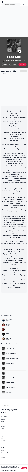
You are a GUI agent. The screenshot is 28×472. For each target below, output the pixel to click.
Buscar (2, 428)
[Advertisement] (14, 22)
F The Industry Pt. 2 (11, 353)
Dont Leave (9, 392)
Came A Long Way (10, 377)
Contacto (3, 457)
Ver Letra (23, 64)
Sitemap (3, 419)
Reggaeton (3, 440)
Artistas (2, 421)
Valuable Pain (9, 373)
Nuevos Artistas (4, 423)
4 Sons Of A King (10, 348)
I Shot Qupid (9, 368)
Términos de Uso (5, 452)
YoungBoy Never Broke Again (13, 60)
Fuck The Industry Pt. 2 (12, 358)
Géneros (3, 426)
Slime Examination (10, 387)
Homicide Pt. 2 (10, 363)
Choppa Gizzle (10, 382)
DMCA (2, 455)
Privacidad (3, 450)
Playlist (5, 64)
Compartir (14, 64)
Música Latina (4, 443)
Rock (2, 438)
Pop (2, 436)
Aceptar (24, 468)
